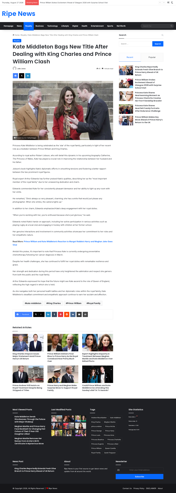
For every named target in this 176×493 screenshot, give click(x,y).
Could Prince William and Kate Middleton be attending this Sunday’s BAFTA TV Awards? (96, 388)
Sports (110, 26)
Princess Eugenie (97, 444)
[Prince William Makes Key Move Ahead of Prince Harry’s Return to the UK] (126, 120)
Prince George (96, 431)
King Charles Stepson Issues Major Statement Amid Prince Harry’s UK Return (27, 356)
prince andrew (96, 426)
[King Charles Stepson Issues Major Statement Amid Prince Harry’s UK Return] (28, 342)
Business (40, 26)
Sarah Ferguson (110, 453)
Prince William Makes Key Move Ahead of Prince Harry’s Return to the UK (149, 120)
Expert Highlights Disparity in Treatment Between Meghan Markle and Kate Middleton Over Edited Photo (97, 357)
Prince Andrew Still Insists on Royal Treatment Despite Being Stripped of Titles (27, 388)
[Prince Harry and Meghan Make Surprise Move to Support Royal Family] (62, 374)
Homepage (8, 26)
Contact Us (127, 488)
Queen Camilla (110, 448)
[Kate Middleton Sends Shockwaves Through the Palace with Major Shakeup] (56, 418)
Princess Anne (109, 435)
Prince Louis (95, 435)
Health (84, 26)
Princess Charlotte (114, 439)
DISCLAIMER (151, 488)
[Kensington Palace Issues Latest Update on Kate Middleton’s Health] (56, 426)
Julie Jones (21, 69)
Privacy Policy (138, 488)
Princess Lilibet (112, 444)
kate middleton (33, 303)
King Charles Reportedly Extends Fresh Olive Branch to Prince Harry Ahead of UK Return (149, 71)
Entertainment (97, 26)
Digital (75, 26)
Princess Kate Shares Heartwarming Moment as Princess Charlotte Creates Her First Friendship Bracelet (148, 96)
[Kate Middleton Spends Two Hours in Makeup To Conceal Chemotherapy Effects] (68, 433)
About (160, 488)
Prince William (74, 303)
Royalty (28, 26)
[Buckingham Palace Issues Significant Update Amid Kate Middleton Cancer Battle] (68, 426)
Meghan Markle (109, 422)
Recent (130, 57)
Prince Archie (110, 426)
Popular (152, 57)
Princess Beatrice (97, 439)
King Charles (54, 303)
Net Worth (121, 26)
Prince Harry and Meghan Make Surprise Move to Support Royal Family (62, 388)
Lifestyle (65, 26)
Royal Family (94, 303)
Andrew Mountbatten (99, 418)
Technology (52, 26)
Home (16, 35)
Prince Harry (109, 431)
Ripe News (53, 488)
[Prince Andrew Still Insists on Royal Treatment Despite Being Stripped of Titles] (28, 374)
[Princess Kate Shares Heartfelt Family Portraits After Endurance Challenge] (126, 109)
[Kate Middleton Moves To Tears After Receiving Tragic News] (56, 433)
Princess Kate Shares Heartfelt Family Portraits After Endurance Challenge (147, 108)
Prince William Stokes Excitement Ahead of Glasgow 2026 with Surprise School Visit (74, 3)
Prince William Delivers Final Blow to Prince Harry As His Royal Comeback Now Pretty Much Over (62, 357)
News (19, 26)
